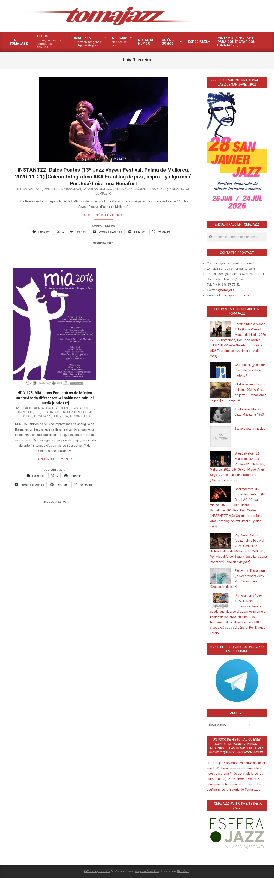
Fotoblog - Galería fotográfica (108, 189)
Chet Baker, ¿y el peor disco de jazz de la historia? (250, 370)
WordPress (183, 871)
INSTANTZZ (31, 189)
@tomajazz (226, 290)
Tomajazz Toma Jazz (237, 295)
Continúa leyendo (103, 215)
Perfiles (73, 412)
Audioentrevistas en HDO (74, 408)
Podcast (88, 412)
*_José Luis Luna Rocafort (60, 189)
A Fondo (48, 408)
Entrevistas (23, 412)
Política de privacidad (97, 871)
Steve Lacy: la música (250, 429)
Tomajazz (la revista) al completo (62, 416)
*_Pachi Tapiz (30, 408)
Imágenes (141, 189)
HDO (37, 412)
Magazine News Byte (147, 871)
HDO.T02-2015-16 (54, 412)
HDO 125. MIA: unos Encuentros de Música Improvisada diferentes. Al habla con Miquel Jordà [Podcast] (55, 398)
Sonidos (26, 416)
